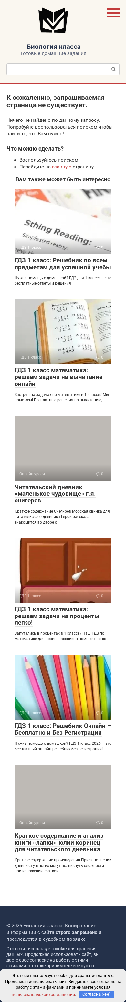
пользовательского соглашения (43, 994)
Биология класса (53, 46)
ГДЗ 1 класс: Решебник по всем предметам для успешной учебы (63, 264)
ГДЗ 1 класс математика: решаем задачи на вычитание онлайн (58, 376)
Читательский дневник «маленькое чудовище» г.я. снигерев (55, 493)
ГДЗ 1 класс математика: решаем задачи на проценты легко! (57, 616)
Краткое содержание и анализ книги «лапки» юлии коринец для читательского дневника (59, 842)
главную (61, 167)
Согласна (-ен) (96, 994)
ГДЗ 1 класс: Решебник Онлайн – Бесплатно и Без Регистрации (63, 729)
